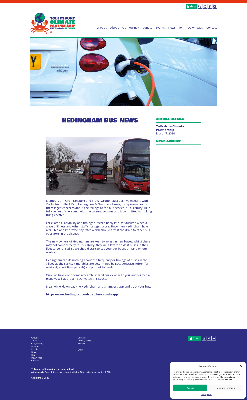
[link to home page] (52, 23)
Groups (102, 27)
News (172, 27)
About (114, 27)
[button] (241, 366)
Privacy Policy (206, 394)
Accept (190, 387)
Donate (147, 27)
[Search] (200, 6)
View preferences (226, 387)
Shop (192, 6)
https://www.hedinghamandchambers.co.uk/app (82, 294)
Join (181, 27)
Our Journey (130, 27)
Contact (211, 27)
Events (160, 27)
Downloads (195, 27)
